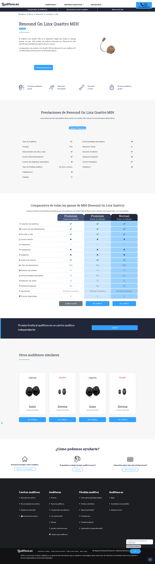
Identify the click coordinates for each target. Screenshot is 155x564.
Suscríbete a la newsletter (120, 504)
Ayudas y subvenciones (59, 528)
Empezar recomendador (25, 469)
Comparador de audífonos (60, 510)
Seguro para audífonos (60, 534)
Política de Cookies (72, 551)
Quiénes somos (116, 510)
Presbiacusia (85, 516)
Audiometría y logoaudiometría (92, 528)
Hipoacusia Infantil (87, 510)
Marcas (31, 14)
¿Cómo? (77, 470)
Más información (130, 470)
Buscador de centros (28, 498)
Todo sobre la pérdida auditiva (91, 498)
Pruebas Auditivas (87, 522)
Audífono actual (71, 303)
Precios (53, 498)
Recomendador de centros (30, 504)
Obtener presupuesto (43, 67)
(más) (55, 558)
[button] (144, 5)
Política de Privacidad (58, 551)
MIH (57, 14)
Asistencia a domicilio (28, 510)
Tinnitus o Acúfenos (88, 504)
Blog (112, 498)
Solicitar (115, 328)
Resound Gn (39, 14)
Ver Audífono (97, 303)
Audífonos (23, 14)
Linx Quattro (49, 14)
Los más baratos (57, 516)
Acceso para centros (30, 516)
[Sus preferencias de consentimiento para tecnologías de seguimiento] (2, 423)
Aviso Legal (83, 551)
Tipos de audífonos (57, 504)
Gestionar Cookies (44, 551)
